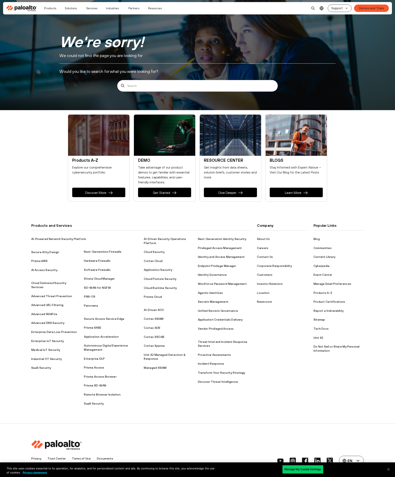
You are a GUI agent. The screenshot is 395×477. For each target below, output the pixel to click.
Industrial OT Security (46, 359)
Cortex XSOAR (154, 337)
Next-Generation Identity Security (222, 239)
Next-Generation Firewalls (102, 251)
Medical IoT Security (45, 349)
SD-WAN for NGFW (97, 287)
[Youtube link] (280, 461)
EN (321, 8)
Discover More (95, 192)
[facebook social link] (305, 461)
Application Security (158, 269)
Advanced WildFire (44, 314)
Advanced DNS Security (47, 323)
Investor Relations (270, 283)
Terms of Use (81, 458)
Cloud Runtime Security (160, 288)
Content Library (325, 256)
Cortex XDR (152, 327)
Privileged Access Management (220, 248)
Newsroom (264, 301)
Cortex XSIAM (153, 318)
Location (263, 292)
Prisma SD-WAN (95, 385)
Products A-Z (323, 292)
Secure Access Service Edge (104, 318)
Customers (264, 274)
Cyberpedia (322, 266)
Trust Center (57, 458)
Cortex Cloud (153, 261)
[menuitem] (23, 8)
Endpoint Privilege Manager (217, 266)
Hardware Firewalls (97, 260)
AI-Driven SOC (154, 310)
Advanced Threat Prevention (51, 296)
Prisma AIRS (39, 261)
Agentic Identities (210, 292)
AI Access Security (44, 270)
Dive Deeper (227, 192)
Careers (262, 248)
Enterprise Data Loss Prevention (54, 332)
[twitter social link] (330, 461)
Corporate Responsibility (274, 266)
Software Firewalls (97, 269)
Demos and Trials (371, 8)
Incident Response (211, 363)
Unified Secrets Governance (218, 310)
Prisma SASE (92, 327)
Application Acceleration (101, 336)
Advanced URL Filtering (47, 305)
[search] (313, 8)
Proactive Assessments (214, 354)
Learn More (293, 192)
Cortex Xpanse (154, 345)
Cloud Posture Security (160, 278)
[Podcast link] (293, 461)
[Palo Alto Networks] (22, 8)
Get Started (161, 192)
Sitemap (319, 319)
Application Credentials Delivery (220, 319)
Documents (105, 458)
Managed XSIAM (155, 367)
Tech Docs (321, 328)
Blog (317, 239)
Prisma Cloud (153, 296)
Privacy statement (35, 472)
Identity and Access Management (221, 256)
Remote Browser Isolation (102, 394)
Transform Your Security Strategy (221, 372)
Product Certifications (329, 301)
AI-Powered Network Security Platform (58, 239)
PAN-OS (89, 296)
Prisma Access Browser (100, 376)
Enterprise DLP (94, 358)
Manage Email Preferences (332, 283)
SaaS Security (41, 367)
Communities (323, 248)
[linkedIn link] (317, 461)
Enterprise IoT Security (47, 341)
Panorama (91, 305)
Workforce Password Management (222, 283)
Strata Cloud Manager (99, 278)
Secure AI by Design (45, 252)
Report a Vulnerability (329, 310)
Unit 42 (318, 337)
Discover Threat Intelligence (218, 381)
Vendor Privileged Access (216, 328)
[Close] (388, 469)
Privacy (36, 458)
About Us (263, 239)
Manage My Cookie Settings (303, 469)
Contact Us (265, 256)
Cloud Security (154, 252)
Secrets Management (213, 301)
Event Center (323, 274)
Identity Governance (212, 274)
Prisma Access (94, 367)
